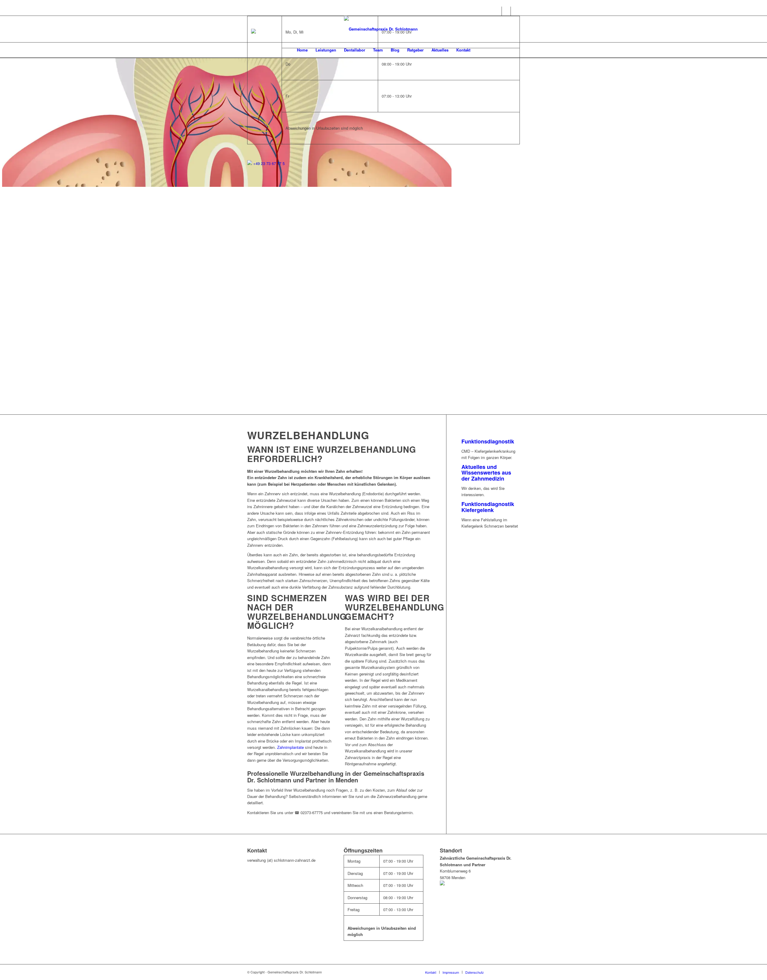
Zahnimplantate (290, 747)
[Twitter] (515, 11)
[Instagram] (506, 11)
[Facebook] (497, 11)
